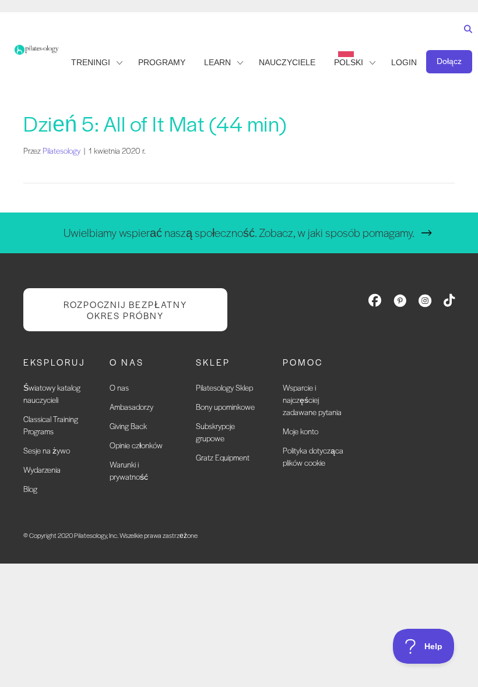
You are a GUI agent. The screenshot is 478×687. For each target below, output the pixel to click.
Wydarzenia (42, 469)
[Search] (465, 40)
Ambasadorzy (131, 406)
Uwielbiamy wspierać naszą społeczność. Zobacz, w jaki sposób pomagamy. (239, 232)
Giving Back (128, 425)
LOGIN (404, 62)
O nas (119, 387)
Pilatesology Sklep (224, 387)
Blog (30, 488)
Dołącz (449, 61)
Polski (348, 62)
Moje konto (300, 431)
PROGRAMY (161, 62)
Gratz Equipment (222, 457)
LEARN (217, 62)
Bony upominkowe (225, 406)
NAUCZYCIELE (287, 62)
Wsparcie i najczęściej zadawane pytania (312, 399)
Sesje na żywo (46, 450)
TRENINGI (90, 62)
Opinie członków (136, 445)
